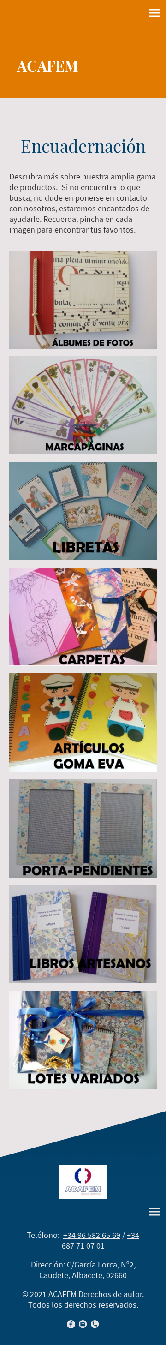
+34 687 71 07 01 (101, 1240)
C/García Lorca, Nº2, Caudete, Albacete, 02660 (87, 1269)
